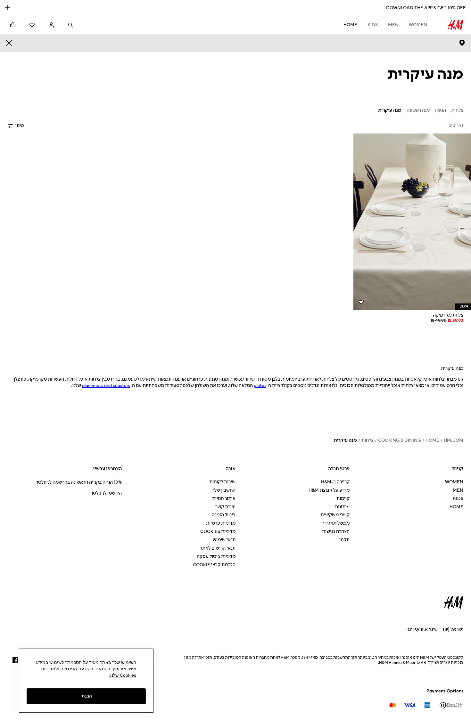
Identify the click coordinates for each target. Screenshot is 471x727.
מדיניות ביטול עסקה (216, 556)
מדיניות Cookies (218, 531)
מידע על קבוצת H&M (329, 490)
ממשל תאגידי (336, 523)
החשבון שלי (224, 490)
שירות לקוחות (222, 482)
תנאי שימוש (224, 540)
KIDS (373, 24)
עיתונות (342, 507)
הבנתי (86, 696)
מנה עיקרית (345, 440)
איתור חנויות (224, 498)
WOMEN (418, 24)
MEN (393, 24)
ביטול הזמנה (224, 515)
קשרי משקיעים (335, 515)
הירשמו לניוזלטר (106, 493)
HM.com (453, 440)
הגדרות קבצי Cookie (214, 565)
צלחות (367, 440)
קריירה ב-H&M (335, 482)
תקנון (344, 540)
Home (350, 24)
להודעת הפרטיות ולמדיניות (67, 668)
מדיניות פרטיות (221, 523)
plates (260, 385)
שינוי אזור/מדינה (422, 629)
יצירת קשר (225, 507)
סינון (19, 125)
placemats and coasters (106, 385)
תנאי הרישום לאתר (218, 548)
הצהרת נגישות (336, 531)
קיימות (343, 498)
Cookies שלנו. (122, 675)
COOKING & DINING (399, 440)
